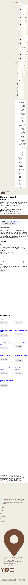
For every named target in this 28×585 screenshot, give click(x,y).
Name (2, 261)
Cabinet (20, 161)
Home (1, 510)
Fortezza (23, 114)
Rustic (24, 61)
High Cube (23, 19)
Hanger (20, 183)
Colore (23, 105)
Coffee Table (20, 77)
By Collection (20, 4)
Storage (18, 62)
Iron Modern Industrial (24, 41)
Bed (19, 180)
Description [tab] (5, 223)
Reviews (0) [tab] (13, 223)
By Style (20, 125)
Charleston (24, 103)
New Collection (20, 49)
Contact (2, 521)
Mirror (20, 184)
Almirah (20, 158)
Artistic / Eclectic (24, 31)
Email (2, 264)
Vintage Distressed (24, 46)
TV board (22, 73)
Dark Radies (23, 13)
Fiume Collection (24, 15)
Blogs (1, 519)
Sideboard (21, 165)
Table (17, 75)
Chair (20, 173)
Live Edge (23, 22)
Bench (20, 181)
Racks (20, 163)
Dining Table (20, 79)
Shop (17, 2)
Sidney (23, 124)
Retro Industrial (24, 44)
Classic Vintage (24, 34)
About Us (2, 516)
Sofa (20, 176)
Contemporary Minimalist (24, 133)
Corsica (23, 106)
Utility (17, 88)
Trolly (21, 97)
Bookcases (21, 159)
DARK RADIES (15, 221)
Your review (3, 253)
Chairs (17, 81)
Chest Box (20, 68)
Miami (23, 121)
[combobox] (8, 191)
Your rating (3, 252)
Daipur (23, 107)
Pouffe (20, 174)
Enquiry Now (14, 217)
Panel (20, 185)
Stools (21, 87)
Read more (4, 322)
